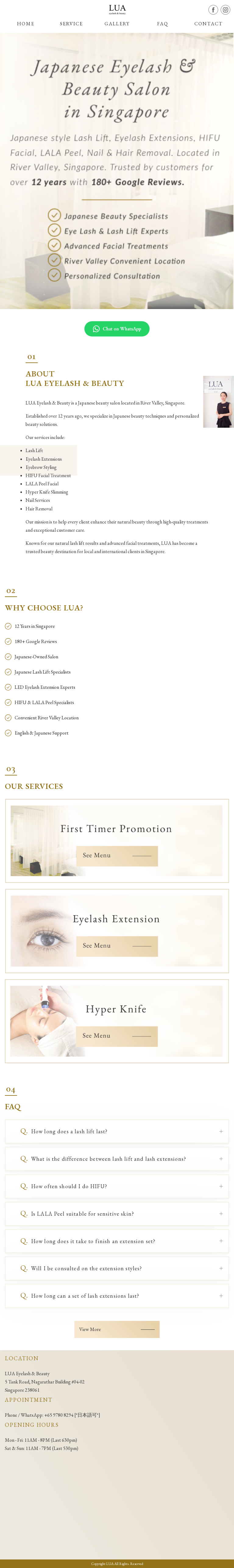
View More (90, 1329)
